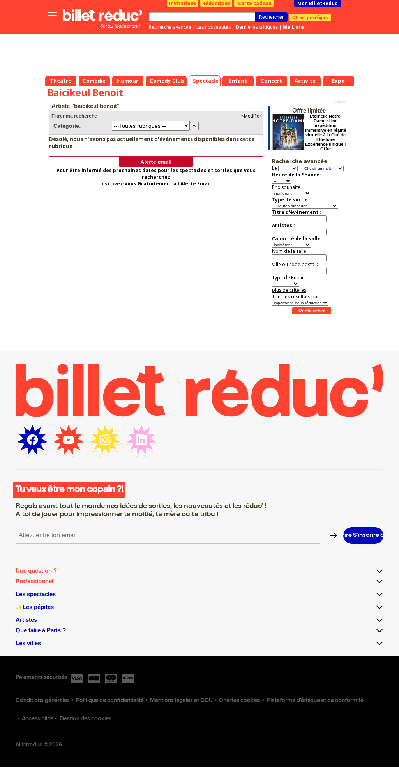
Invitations (182, 3)
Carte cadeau (255, 3)
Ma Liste (293, 27)
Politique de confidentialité (110, 701)
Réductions (216, 3)
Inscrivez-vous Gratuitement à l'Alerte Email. (156, 183)
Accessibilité (37, 719)
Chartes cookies (240, 701)
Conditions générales (43, 701)
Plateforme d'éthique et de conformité (315, 701)
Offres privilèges (310, 17)
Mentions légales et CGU (181, 701)
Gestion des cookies (85, 719)
